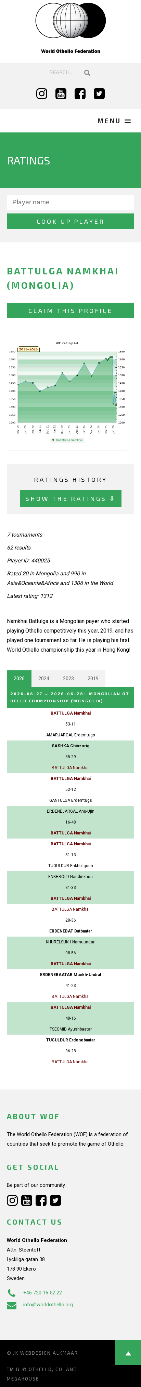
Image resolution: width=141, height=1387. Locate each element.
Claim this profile (70, 310)
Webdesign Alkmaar (49, 1353)
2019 (93, 678)
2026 (19, 678)
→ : (69, 697)
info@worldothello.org (48, 1305)
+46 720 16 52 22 (42, 1293)
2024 (43, 678)
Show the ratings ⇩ (70, 498)
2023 (68, 678)
